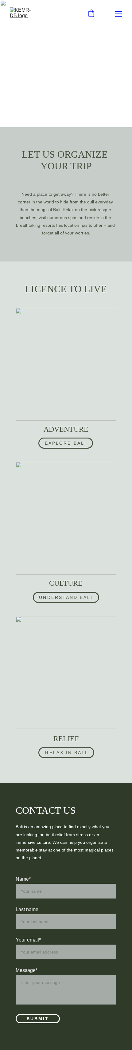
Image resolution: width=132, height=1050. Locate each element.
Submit (38, 1018)
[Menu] (118, 14)
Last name (27, 909)
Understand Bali (66, 597)
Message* (26, 970)
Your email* (28, 939)
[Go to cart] (91, 13)
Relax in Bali (66, 752)
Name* (23, 879)
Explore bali (66, 443)
